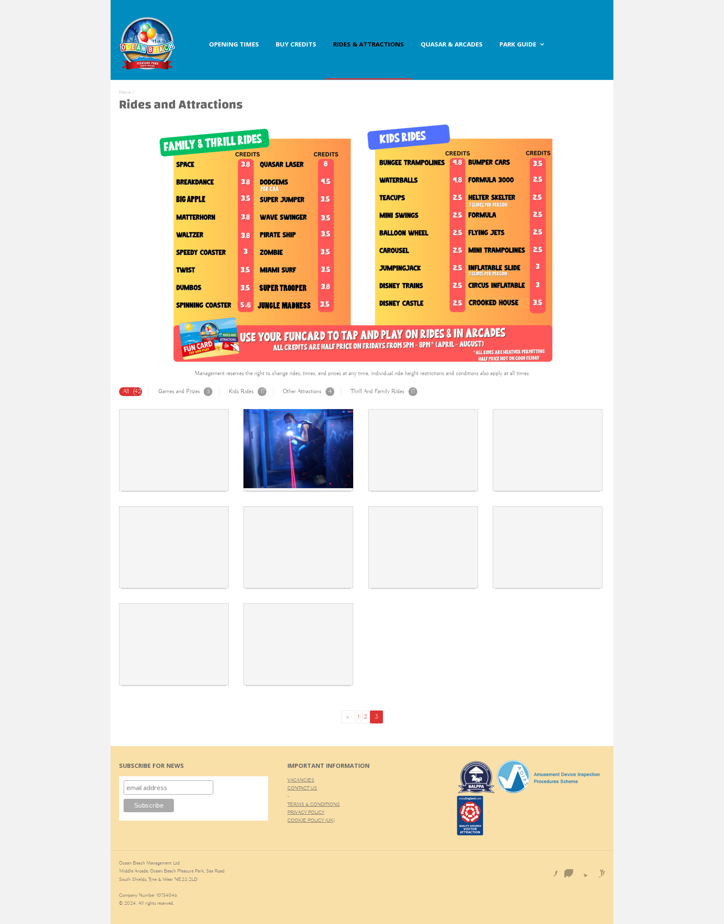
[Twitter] (582, 871)
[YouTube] (598, 871)
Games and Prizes (184, 391)
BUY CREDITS (296, 44)
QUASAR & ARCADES (452, 44)
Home (125, 92)
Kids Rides (246, 391)
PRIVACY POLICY (305, 812)
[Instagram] (566, 871)
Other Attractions (307, 391)
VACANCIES (300, 780)
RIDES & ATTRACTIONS (368, 44)
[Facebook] (550, 871)
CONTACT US (302, 788)
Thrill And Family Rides (383, 391)
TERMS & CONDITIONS (313, 804)
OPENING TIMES (234, 44)
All (132, 391)
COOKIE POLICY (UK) (311, 820)
